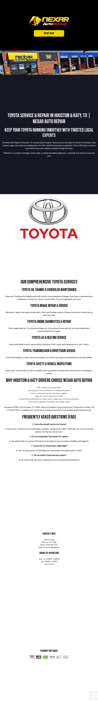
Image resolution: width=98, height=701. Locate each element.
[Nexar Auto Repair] (49, 21)
